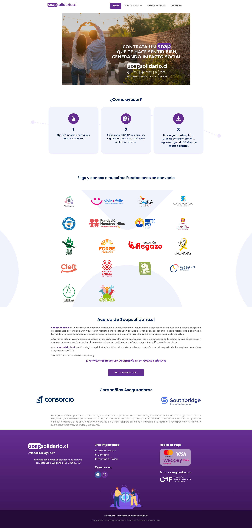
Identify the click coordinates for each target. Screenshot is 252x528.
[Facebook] (98, 474)
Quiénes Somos (156, 5)
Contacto (176, 5)
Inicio (116, 5)
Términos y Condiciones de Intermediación (126, 515)
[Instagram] (104, 474)
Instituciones (131, 5)
